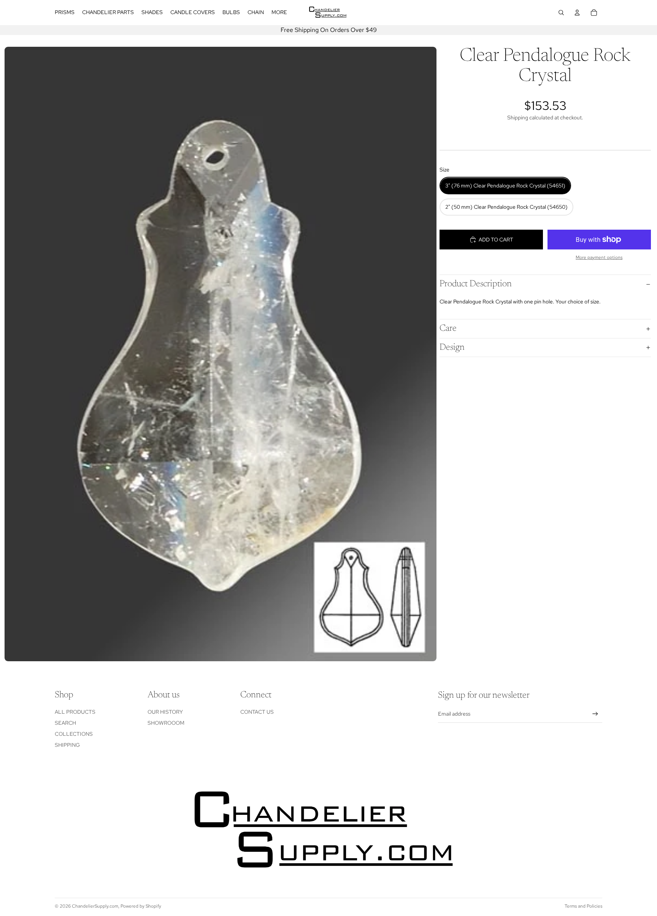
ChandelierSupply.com (95, 906)
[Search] (561, 12)
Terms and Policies (583, 906)
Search (65, 722)
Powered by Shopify (141, 906)
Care (448, 328)
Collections (74, 733)
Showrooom (166, 722)
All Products (75, 711)
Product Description (476, 284)
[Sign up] (595, 714)
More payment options (599, 257)
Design (452, 347)
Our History (165, 711)
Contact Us (257, 711)
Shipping (67, 744)
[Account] (577, 12)
